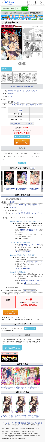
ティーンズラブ (13, 105)
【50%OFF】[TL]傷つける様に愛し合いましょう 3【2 (7, 417)
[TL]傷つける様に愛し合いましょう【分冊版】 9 (34, 417)
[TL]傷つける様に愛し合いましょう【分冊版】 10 (20, 417)
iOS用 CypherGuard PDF (31, 245)
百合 (22, 105)
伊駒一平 (35, 91)
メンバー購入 (23, 142)
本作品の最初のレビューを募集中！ (21, 124)
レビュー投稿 (30, 328)
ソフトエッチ (32, 105)
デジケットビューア (35, 262)
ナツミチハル (12, 91)
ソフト (18, 9)
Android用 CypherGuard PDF (32, 280)
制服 (26, 105)
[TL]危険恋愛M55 (22, 189)
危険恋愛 (11, 93)
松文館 (10, 96)
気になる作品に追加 (22, 136)
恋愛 (19, 105)
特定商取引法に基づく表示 (23, 423)
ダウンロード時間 (29, 291)
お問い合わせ (37, 423)
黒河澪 (29, 91)
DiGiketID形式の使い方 (21, 87)
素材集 (13, 9)
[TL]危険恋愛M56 (9, 189)
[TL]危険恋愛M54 (34, 189)
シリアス (40, 105)
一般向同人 (5, 9)
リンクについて (8, 423)
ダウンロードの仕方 (24, 252)
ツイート (7, 69)
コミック (25, 9)
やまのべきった (22, 91)
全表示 (32, 168)
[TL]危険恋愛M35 (10, 22)
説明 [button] (20, 110)
